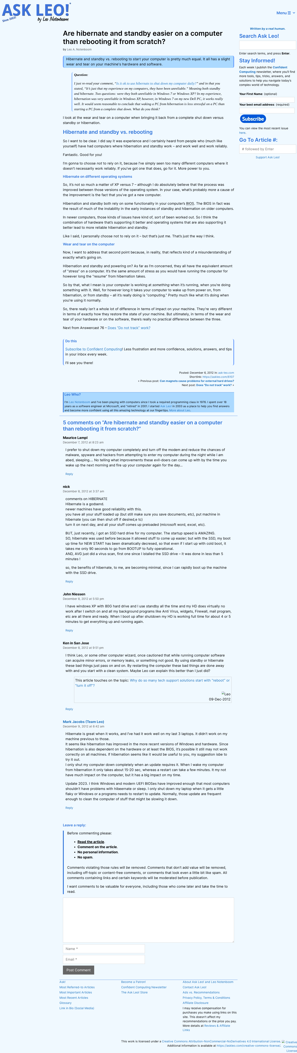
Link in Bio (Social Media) (76, 1008)
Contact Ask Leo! (194, 987)
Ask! (62, 982)
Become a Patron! (133, 982)
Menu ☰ (284, 13)
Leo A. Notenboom (79, 49)
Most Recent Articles (73, 997)
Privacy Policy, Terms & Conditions (206, 997)
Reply (69, 474)
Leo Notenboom (79, 402)
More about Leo (179, 410)
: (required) (264, 104)
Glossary (65, 1003)
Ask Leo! (166, 406)
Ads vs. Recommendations (201, 992)
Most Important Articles (75, 992)
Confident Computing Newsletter (144, 987)
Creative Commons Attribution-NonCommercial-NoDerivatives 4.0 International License (221, 1041)
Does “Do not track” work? (129, 328)
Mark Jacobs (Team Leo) (83, 722)
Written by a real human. (267, 28)
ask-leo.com (226, 372)
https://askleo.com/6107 (218, 376)
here (242, 132)
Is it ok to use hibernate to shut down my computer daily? (156, 83)
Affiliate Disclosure (195, 1003)
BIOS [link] (190, 203)
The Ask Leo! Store (134, 992)
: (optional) (258, 94)
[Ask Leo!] (38, 13)
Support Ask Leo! (268, 157)
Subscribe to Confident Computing (93, 349)
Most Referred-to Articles (77, 987)
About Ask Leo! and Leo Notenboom (208, 982)
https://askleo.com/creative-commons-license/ (248, 1045)
